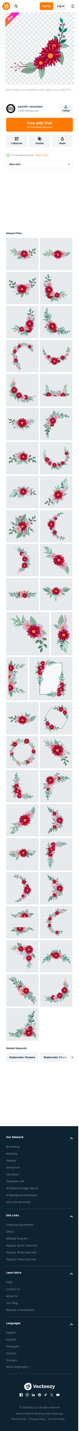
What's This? (42, 155)
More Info (15, 164)
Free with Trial (39, 125)
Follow (66, 110)
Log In (60, 6)
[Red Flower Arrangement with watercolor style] (22, 254)
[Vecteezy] (6, 6)
